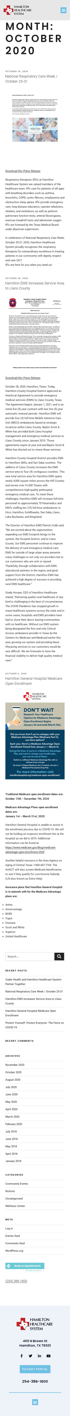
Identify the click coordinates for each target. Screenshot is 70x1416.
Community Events (16, 1183)
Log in (9, 1228)
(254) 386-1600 (16, 1281)
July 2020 (11, 1087)
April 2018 (11, 1153)
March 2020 (12, 1116)
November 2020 (14, 1065)
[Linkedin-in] (39, 1356)
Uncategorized (14, 1198)
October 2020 (13, 1072)
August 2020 (12, 1079)
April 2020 (11, 1109)
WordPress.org (14, 1250)
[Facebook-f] (21, 1356)
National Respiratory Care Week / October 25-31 (34, 991)
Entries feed (12, 1236)
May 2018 (11, 1146)
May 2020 (11, 1101)
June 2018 (11, 1139)
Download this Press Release (22, 171)
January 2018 (13, 1161)
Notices (10, 1191)
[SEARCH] (59, 956)
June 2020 (11, 1094)
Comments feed (15, 1243)
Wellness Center (15, 1206)
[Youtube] (48, 1356)
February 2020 (13, 1124)
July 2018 (11, 1131)
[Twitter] (30, 1356)
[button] (63, 10)
